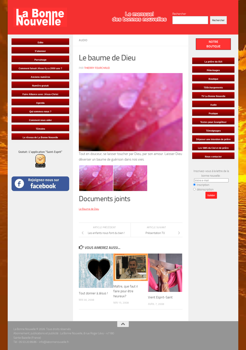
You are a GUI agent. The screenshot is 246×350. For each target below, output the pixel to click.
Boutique (213, 79)
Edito (40, 42)
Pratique (213, 113)
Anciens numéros (40, 77)
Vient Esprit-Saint (160, 297)
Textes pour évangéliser (213, 122)
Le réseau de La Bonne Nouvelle (40, 137)
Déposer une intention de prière (213, 139)
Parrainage (40, 59)
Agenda (40, 103)
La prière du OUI (213, 61)
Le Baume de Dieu (89, 209)
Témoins (40, 129)
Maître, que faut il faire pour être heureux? (125, 291)
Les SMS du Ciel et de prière (213, 148)
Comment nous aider (40, 120)
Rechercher (179, 14)
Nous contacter (213, 156)
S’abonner (40, 51)
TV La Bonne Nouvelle (213, 96)
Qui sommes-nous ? (40, 111)
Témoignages (213, 130)
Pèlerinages (213, 70)
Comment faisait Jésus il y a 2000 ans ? (40, 68)
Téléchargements (213, 87)
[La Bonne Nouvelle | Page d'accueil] (40, 17)
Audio (83, 40)
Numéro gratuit (40, 85)
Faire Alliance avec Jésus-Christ (40, 94)
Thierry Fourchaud (97, 68)
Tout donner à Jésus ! (93, 293)
